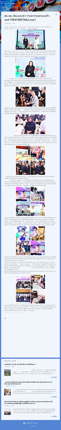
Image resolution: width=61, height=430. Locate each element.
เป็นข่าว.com (10, 3)
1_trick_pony (33, 426)
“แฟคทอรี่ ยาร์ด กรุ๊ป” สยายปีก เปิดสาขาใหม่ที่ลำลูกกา (20, 364)
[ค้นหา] (59, 4)
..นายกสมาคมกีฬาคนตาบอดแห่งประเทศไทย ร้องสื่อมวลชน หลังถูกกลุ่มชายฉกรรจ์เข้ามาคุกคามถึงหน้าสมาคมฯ (28, 383)
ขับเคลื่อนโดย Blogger (31, 423)
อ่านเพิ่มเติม (54, 377)
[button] (56, 15)
